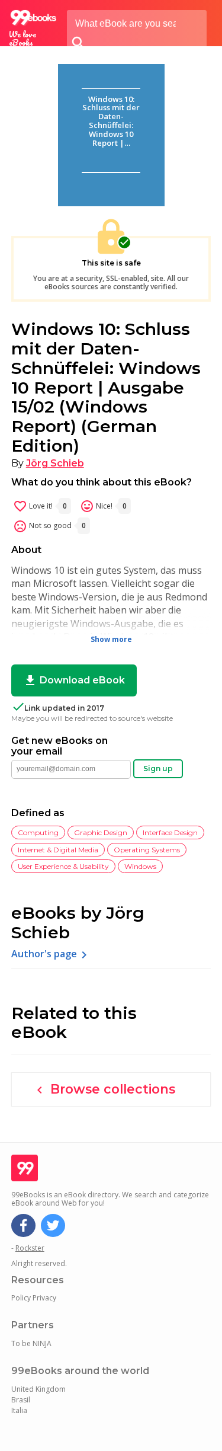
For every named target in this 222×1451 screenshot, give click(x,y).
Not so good (49, 526)
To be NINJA (31, 1343)
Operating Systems (147, 849)
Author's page (51, 955)
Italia (19, 1410)
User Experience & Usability (63, 866)
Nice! (103, 506)
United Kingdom (38, 1389)
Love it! (40, 506)
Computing (38, 832)
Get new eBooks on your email (59, 746)
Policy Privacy (33, 1298)
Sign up (158, 768)
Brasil (20, 1400)
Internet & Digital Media (58, 849)
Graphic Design (100, 832)
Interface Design (170, 832)
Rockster (29, 1248)
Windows (140, 866)
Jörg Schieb (55, 463)
